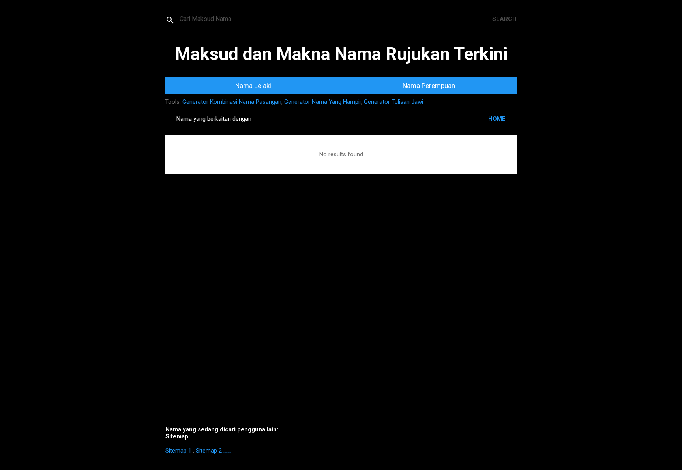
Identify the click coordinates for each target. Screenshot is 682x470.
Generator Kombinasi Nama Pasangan (231, 101)
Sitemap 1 (178, 450)
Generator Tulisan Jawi (393, 101)
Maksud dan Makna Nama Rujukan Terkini (341, 53)
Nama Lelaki (253, 86)
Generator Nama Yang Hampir (322, 101)
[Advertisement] (341, 312)
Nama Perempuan (429, 86)
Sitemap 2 (209, 450)
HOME (497, 118)
